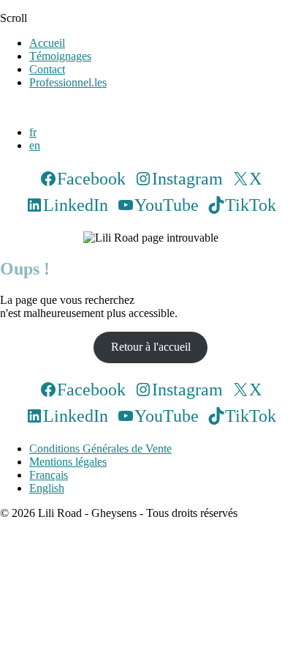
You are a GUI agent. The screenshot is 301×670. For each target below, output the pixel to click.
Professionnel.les (68, 82)
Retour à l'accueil (151, 346)
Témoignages (60, 56)
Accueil (47, 43)
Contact (47, 69)
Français (48, 475)
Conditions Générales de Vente (100, 448)
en (34, 145)
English (46, 488)
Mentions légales (68, 461)
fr (33, 132)
